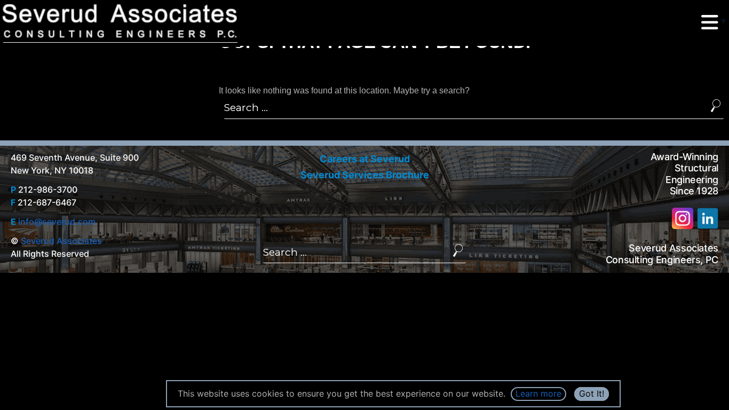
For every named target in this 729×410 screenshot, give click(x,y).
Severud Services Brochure (364, 174)
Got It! (591, 393)
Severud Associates (61, 240)
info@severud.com (57, 221)
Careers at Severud (365, 158)
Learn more (538, 393)
